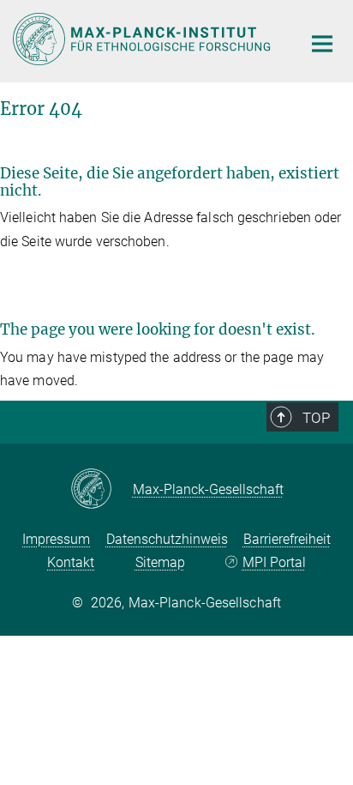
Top (316, 417)
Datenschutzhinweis (167, 539)
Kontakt (70, 562)
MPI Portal (273, 562)
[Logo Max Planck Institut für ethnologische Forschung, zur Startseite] (144, 39)
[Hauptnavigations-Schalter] (322, 44)
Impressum (56, 539)
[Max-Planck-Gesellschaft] (101, 489)
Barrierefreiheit (287, 539)
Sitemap (160, 562)
